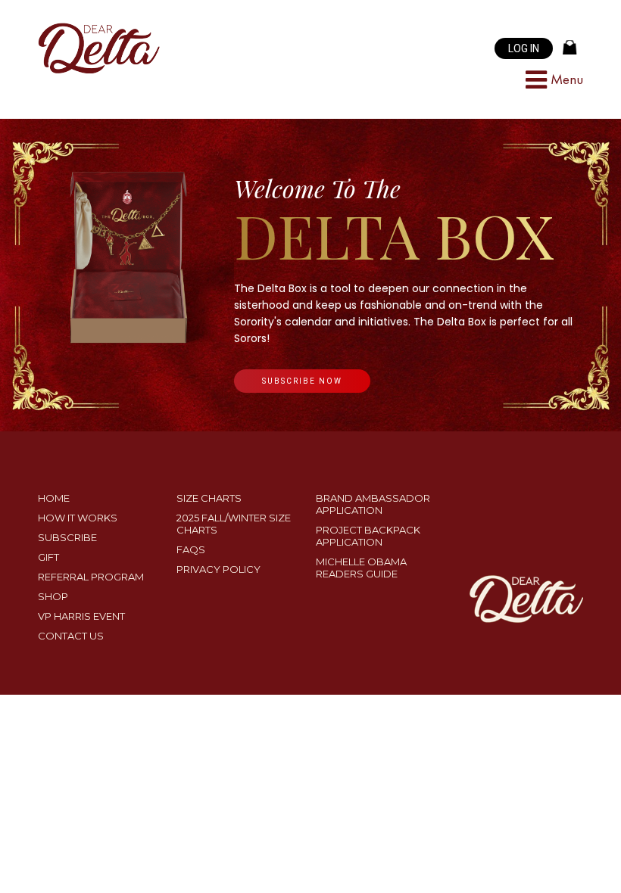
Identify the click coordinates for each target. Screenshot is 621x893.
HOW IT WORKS (77, 518)
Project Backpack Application (368, 536)
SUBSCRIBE (67, 537)
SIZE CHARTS (209, 498)
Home (54, 498)
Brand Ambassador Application (373, 504)
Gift (48, 557)
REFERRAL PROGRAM (91, 577)
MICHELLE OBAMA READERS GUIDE (361, 567)
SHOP (53, 596)
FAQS (190, 549)
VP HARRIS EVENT (81, 616)
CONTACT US (71, 636)
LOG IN (523, 48)
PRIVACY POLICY (218, 569)
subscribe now (302, 381)
